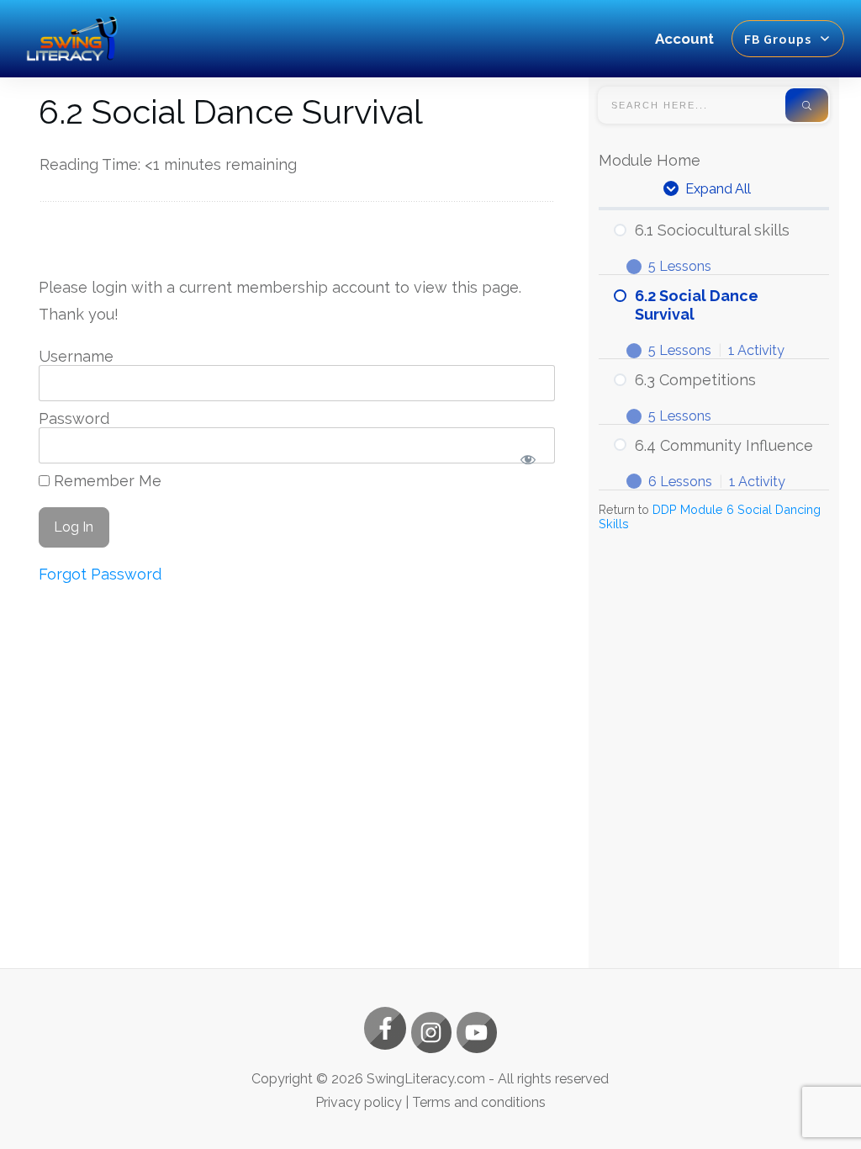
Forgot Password (100, 574)
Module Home (649, 160)
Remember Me (105, 481)
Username (76, 356)
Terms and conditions (479, 1102)
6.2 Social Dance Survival (231, 111)
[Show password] (527, 458)
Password (74, 418)
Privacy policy (358, 1102)
